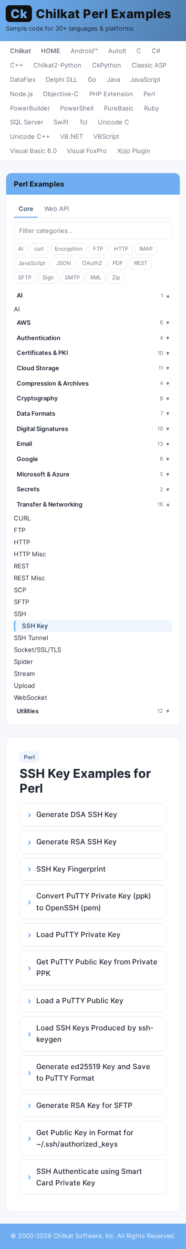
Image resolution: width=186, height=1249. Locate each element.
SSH (20, 614)
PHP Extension (111, 94)
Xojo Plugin (133, 151)
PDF (118, 263)
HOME (50, 51)
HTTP (121, 248)
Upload (24, 685)
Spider (23, 661)
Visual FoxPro (87, 151)
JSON (63, 263)
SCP (20, 590)
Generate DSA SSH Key (76, 814)
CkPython (106, 65)
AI (20, 248)
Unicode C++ (30, 136)
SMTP (72, 277)
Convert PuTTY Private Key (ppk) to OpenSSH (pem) (93, 901)
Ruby (151, 108)
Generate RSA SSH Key (76, 841)
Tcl (83, 122)
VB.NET (71, 136)
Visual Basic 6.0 (33, 151)
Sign (48, 277)
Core (26, 208)
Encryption (69, 248)
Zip (116, 277)
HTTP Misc (30, 554)
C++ (16, 65)
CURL (22, 518)
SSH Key (35, 626)
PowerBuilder (30, 108)
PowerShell (76, 108)
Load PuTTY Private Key (78, 934)
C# (156, 51)
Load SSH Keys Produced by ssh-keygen (95, 1033)
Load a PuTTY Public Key (80, 1000)
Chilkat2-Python (57, 65)
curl (39, 248)
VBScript (106, 136)
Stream (24, 673)
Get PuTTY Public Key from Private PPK (96, 967)
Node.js (21, 94)
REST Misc (29, 578)
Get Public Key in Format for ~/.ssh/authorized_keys (85, 1138)
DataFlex (23, 79)
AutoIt (117, 51)
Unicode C (113, 122)
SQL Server (26, 122)
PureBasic (119, 108)
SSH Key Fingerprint (71, 868)
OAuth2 (92, 263)
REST (140, 263)
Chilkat (20, 51)
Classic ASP (149, 65)
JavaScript (145, 79)
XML (95, 277)
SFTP (24, 277)
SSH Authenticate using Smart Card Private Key (89, 1177)
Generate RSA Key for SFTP (84, 1105)
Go (92, 79)
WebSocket (30, 697)
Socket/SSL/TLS (37, 649)
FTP (98, 248)
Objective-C (61, 94)
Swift (61, 122)
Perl (149, 94)
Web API (56, 208)
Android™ (84, 51)
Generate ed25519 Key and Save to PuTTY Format (93, 1072)
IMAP (146, 248)
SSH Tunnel (31, 637)
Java (113, 79)
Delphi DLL (61, 79)
